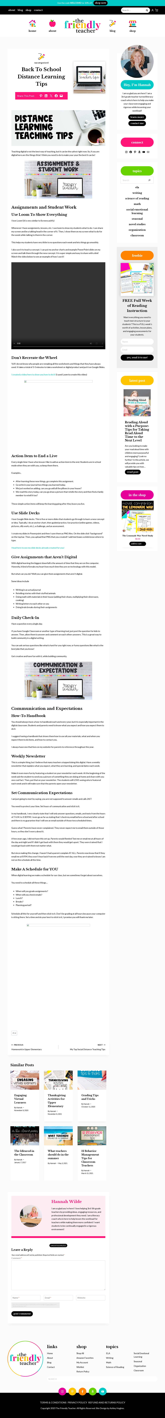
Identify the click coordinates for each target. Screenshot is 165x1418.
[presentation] (24, 1080)
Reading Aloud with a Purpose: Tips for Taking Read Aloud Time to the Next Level (137, 431)
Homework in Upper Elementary (26, 1047)
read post (134, 472)
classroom (137, 235)
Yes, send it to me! (137, 357)
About (11, 10)
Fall (14, 1033)
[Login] (152, 10)
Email (48, 1297)
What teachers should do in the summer (58, 1155)
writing (137, 192)
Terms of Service (18, 1306)
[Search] (149, 180)
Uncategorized (41, 63)
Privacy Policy (49, 1304)
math (137, 204)
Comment (16, 1258)
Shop (28, 10)
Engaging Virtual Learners (20, 1099)
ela (137, 187)
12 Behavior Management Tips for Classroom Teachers (90, 1158)
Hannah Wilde (66, 1201)
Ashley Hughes (117, 1408)
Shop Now (100, 3)
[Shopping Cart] (156, 10)
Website (81, 1297)
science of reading (137, 198)
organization (137, 229)
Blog (20, 10)
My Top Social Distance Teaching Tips (87, 1047)
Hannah (19, 1108)
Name (15, 1297)
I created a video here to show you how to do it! (33, 374)
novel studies (137, 224)
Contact (38, 10)
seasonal (137, 218)
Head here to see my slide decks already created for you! (37, 547)
